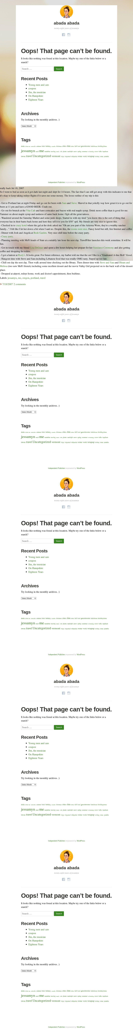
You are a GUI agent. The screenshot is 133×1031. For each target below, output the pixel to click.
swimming (91, 151)
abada (23, 146)
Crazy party (7, 236)
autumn (38, 146)
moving (53, 151)
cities (64, 146)
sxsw (96, 151)
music (57, 151)
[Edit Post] (26, 284)
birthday (48, 146)
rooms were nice (79, 229)
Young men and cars (38, 84)
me (41, 150)
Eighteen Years (35, 99)
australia (33, 146)
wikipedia (74, 156)
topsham (105, 151)
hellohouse (94, 146)
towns (23, 156)
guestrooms (85, 146)
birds (43, 146)
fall (76, 146)
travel (29, 156)
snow (75, 151)
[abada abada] (66, 18)
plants (65, 151)
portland (35, 277)
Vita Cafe (30, 210)
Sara (64, 203)
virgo (62, 156)
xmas (101, 156)
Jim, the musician (37, 92)
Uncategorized (42, 156)
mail (37, 151)
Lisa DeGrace (36, 247)
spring (79, 151)
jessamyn (28, 150)
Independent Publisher (56, 182)
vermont (56, 156)
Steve (74, 203)
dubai (72, 146)
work (85, 156)
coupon (32, 88)
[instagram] (68, 34)
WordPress (81, 182)
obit (61, 151)
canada (53, 146)
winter (80, 156)
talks (100, 151)
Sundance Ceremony (103, 247)
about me (27, 146)
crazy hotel (21, 225)
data (68, 146)
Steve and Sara (107, 262)
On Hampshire (35, 95)
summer (84, 151)
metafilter (47, 151)
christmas (59, 146)
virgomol (68, 156)
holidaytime (102, 146)
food (78, 146)
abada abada (66, 23)
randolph (70, 151)
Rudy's (21, 255)
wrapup (90, 156)
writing (97, 156)
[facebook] (63, 34)
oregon (25, 277)
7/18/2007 (7, 284)
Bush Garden (40, 232)
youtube (106, 156)
